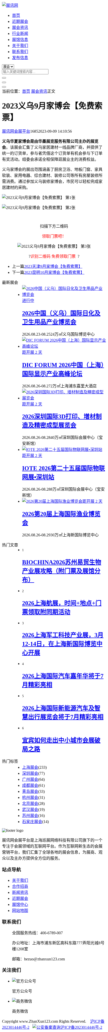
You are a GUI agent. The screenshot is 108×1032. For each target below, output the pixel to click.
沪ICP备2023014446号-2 (81, 1027)
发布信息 (20, 58)
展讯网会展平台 (16, 131)
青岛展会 (30, 791)
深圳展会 (30, 773)
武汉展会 (30, 809)
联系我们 (20, 51)
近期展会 (20, 21)
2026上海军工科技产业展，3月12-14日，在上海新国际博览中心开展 (62, 644)
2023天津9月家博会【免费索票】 (53, 266)
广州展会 (30, 779)
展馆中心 (20, 904)
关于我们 (20, 45)
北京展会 (30, 803)
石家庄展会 (32, 821)
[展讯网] (10, 5)
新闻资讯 (20, 892)
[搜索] (4, 78)
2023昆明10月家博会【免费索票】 (54, 272)
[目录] (4, 82)
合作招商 (20, 886)
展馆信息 (20, 39)
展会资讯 (20, 27)
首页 (16, 15)
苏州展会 (30, 815)
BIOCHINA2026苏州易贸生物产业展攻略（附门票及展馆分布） (61, 571)
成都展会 (30, 785)
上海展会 (30, 767)
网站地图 (20, 910)
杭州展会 (30, 797)
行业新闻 (20, 33)
